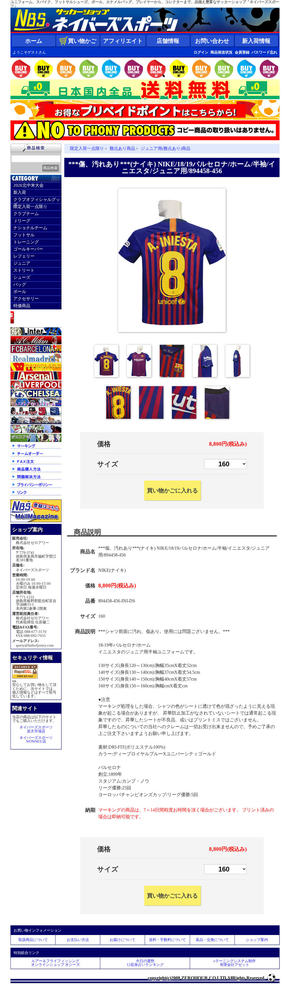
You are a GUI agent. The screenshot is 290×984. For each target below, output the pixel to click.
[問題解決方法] (35, 479)
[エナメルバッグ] (35, 423)
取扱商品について (33, 940)
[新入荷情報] (35, 325)
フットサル (24, 235)
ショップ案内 (257, 940)
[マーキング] (35, 448)
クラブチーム (26, 213)
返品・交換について (212, 940)
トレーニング (26, 242)
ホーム (33, 41)
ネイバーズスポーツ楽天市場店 (36, 729)
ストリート (24, 270)
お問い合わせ (212, 41)
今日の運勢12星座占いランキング (145, 963)
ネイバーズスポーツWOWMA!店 (36, 739)
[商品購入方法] (35, 471)
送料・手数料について (167, 940)
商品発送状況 (221, 52)
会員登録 (242, 52)
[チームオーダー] (35, 456)
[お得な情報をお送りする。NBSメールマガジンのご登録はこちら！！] (35, 521)
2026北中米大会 (28, 185)
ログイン (201, 52)
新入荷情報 (256, 41)
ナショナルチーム (30, 228)
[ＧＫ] (35, 432)
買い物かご (82, 41)
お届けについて (122, 940)
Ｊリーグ (21, 220)
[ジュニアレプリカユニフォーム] (35, 405)
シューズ (21, 277)
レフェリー (24, 256)
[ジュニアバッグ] (35, 414)
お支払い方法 (78, 940)
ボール (19, 291)
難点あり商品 (122, 148)
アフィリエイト (123, 41)
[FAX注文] (35, 464)
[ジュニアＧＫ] (35, 441)
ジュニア (21, 263)
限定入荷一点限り (30, 206)
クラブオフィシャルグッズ (36, 200)
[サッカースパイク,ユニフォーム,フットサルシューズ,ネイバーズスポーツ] (145, 32)
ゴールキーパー (28, 249)
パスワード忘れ (264, 52)
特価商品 (21, 305)
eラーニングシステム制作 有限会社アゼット (235, 963)
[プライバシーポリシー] (35, 487)
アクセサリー (26, 298)
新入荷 (19, 192)
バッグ (19, 284)
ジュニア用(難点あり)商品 (165, 148)
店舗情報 (168, 41)
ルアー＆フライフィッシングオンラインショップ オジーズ (55, 963)
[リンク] (35, 495)
